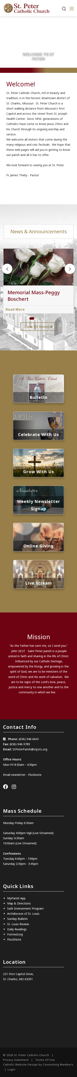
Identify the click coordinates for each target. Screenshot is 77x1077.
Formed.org (15, 934)
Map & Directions (19, 903)
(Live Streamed (42, 833)
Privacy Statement (16, 1060)
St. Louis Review (18, 924)
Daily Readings (17, 929)
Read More (15, 309)
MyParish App (16, 898)
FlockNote (14, 939)
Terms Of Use (45, 1060)
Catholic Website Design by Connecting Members (38, 1064)
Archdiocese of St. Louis (23, 914)
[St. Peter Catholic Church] (26, 7)
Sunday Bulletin (17, 919)
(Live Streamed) (26, 843)
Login (11, 1069)
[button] (70, 269)
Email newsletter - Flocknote (22, 775)
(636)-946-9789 (20, 744)
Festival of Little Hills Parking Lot (32, 295)
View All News (37, 326)
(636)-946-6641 (29, 739)
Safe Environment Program (25, 908)
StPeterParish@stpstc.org (30, 749)
